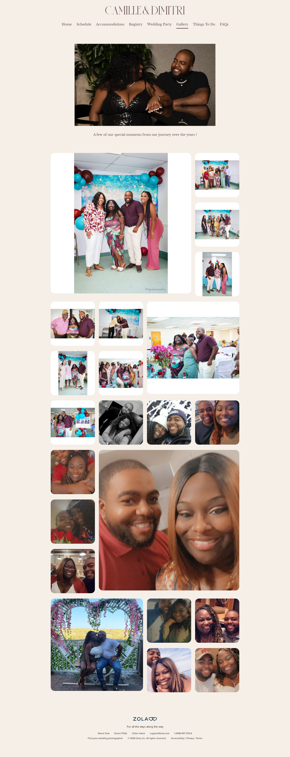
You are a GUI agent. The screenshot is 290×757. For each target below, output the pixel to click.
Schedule (84, 24)
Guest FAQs (120, 733)
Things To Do (204, 24)
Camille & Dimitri (145, 10)
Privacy (190, 738)
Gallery (182, 24)
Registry (135, 24)
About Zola (103, 733)
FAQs (224, 24)
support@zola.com (159, 733)
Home (67, 24)
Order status (138, 733)
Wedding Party (159, 24)
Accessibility (177, 738)
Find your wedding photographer (105, 738)
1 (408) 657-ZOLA (183, 733)
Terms (199, 738)
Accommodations (110, 24)
